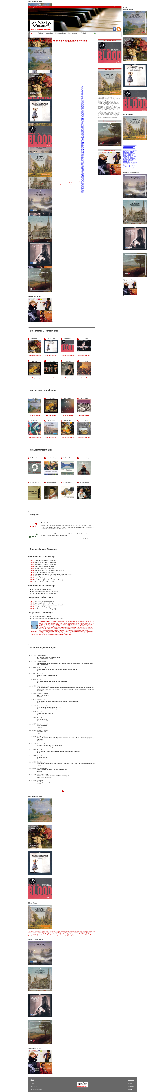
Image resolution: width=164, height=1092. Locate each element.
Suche (91, 33)
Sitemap (116, 7)
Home (33, 34)
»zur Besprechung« (35, 355)
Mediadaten (131, 1086)
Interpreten (72, 33)
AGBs (32, 1083)
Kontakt (130, 1083)
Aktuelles (49, 33)
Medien (40, 33)
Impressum (131, 1080)
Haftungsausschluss (36, 1089)
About (32, 1080)
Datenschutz (34, 1086)
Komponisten (60, 33)
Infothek (83, 33)
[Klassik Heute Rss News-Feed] (119, 30)
